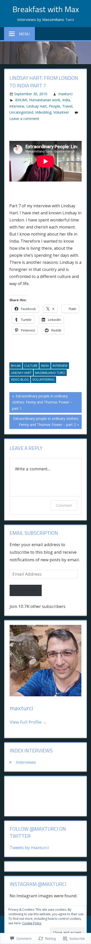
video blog (20, 379)
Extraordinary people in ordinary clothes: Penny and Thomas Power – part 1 (40, 402)
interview (60, 366)
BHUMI (21, 99)
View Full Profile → (28, 722)
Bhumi (16, 366)
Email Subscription (34, 533)
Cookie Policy (31, 923)
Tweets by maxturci (29, 847)
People (54, 106)
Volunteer (61, 112)
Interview (16, 106)
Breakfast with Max (45, 9)
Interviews (26, 762)
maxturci (65, 93)
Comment (64, 505)
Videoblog (43, 112)
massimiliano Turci (50, 373)
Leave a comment (24, 118)
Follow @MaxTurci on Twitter (38, 832)
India (66, 99)
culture (30, 366)
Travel (67, 106)
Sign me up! (25, 590)
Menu (24, 34)
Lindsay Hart (36, 106)
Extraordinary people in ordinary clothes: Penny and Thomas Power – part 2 (44, 421)
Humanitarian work (44, 99)
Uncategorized (21, 112)
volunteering (43, 379)
